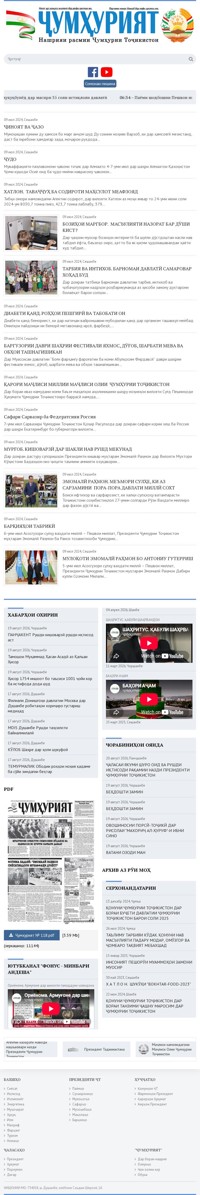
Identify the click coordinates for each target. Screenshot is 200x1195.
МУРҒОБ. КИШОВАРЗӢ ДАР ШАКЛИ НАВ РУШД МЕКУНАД (68, 449)
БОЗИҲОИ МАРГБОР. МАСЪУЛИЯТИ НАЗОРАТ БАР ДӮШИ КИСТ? (126, 227)
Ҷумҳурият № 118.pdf (34, 935)
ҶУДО (10, 159)
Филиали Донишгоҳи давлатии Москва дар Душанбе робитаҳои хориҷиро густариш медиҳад (47, 705)
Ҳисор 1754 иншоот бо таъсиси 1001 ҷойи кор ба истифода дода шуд (50, 681)
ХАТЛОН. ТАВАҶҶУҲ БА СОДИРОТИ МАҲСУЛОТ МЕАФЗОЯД (71, 191)
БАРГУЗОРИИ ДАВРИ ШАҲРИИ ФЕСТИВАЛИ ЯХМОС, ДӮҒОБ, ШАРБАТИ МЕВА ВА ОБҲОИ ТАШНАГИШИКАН (93, 348)
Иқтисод (13, 1094)
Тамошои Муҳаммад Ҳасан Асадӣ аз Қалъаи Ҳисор (48, 659)
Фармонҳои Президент (155, 1094)
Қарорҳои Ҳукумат (152, 1099)
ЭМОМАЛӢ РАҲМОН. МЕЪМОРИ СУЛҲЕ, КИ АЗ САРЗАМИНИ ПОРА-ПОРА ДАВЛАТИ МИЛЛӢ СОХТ (119, 484)
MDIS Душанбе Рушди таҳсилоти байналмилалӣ (38, 730)
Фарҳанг (13, 1130)
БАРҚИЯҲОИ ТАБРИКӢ (29, 526)
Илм (10, 1120)
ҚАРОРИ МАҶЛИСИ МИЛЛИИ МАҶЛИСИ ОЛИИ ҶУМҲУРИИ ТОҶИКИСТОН (87, 384)
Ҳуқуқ (11, 1114)
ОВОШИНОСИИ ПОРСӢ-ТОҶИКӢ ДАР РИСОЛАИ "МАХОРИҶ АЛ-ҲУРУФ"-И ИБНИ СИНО (145, 830)
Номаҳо (13, 1141)
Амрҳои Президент (152, 1104)
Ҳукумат (13, 1164)
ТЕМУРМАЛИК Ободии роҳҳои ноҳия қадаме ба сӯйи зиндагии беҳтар (49, 769)
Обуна (142, 1175)
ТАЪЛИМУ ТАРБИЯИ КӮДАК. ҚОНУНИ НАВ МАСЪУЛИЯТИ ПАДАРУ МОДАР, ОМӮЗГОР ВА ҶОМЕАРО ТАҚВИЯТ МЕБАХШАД (148, 940)
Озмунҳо (144, 1164)
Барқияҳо (79, 1120)
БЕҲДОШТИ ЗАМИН (124, 791)
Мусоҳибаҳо (82, 1109)
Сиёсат (12, 1088)
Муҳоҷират (15, 1109)
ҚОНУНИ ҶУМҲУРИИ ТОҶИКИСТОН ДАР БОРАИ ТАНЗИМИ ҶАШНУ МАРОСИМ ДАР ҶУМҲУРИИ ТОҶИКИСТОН (144, 1006)
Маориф (13, 1125)
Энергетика (15, 1104)
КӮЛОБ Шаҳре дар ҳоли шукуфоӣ (38, 749)
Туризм (12, 1135)
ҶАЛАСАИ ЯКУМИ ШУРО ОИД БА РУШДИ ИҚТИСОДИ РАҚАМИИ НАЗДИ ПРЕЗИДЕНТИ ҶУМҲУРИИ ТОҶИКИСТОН (148, 770)
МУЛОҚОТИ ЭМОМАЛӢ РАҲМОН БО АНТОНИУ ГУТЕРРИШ (128, 558)
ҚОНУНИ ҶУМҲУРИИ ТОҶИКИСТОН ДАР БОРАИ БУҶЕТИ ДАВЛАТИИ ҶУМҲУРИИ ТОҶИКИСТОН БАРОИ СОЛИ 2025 (144, 913)
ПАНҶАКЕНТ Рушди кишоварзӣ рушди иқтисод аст (50, 637)
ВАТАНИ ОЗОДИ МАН (125, 852)
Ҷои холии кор (149, 1169)
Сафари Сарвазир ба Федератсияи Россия (50, 416)
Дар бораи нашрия (152, 1159)
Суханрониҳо (82, 1094)
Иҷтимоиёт (15, 1099)
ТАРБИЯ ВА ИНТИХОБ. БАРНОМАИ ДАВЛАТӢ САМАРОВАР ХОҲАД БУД (127, 271)
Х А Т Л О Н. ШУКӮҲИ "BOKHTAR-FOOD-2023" (148, 984)
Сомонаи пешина (100, 83)
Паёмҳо (78, 1088)
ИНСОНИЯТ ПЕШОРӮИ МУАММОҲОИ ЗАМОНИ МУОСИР (149, 964)
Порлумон (14, 1169)
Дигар (11, 1175)
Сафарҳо (79, 1104)
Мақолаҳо (80, 1114)
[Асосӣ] (101, 31)
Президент (15, 1159)
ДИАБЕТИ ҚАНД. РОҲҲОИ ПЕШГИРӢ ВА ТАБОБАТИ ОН (64, 313)
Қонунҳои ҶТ (148, 1088)
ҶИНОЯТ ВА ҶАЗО (24, 127)
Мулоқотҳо (81, 1099)
